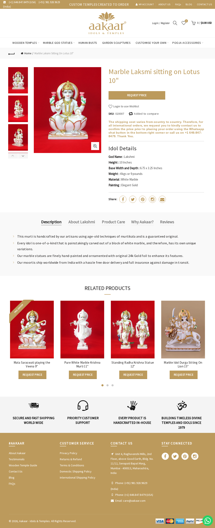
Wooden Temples (24, 43)
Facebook (122, 199)
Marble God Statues (57, 43)
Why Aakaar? (142, 221)
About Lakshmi (81, 221)
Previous (13, 155)
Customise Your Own (151, 43)
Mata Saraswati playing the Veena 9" (32, 364)
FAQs (12, 483)
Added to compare (146, 114)
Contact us (204, 4)
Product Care (113, 221)
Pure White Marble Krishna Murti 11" (82, 364)
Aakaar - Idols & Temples (34, 521)
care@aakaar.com (134, 501)
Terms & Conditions (72, 465)
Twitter (132, 199)
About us (164, 4)
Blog (189, 4)
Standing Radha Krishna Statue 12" (132, 364)
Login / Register (161, 23)
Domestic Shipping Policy (76, 471)
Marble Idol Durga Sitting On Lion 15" (183, 364)
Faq (178, 4)
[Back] (12, 53)
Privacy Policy (68, 453)
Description (51, 221)
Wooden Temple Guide (23, 465)
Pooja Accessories (186, 43)
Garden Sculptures (116, 43)
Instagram (152, 199)
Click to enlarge (95, 146)
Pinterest (142, 199)
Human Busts (88, 43)
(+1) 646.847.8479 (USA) (22, 2)
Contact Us (15, 471)
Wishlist (186, 21)
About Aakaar (17, 453)
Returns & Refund (71, 459)
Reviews (167, 221)
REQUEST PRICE (137, 95)
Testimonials (17, 459)
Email (162, 199)
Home (27, 53)
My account (146, 4)
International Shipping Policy (77, 477)
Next (23, 155)
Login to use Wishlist (126, 106)
